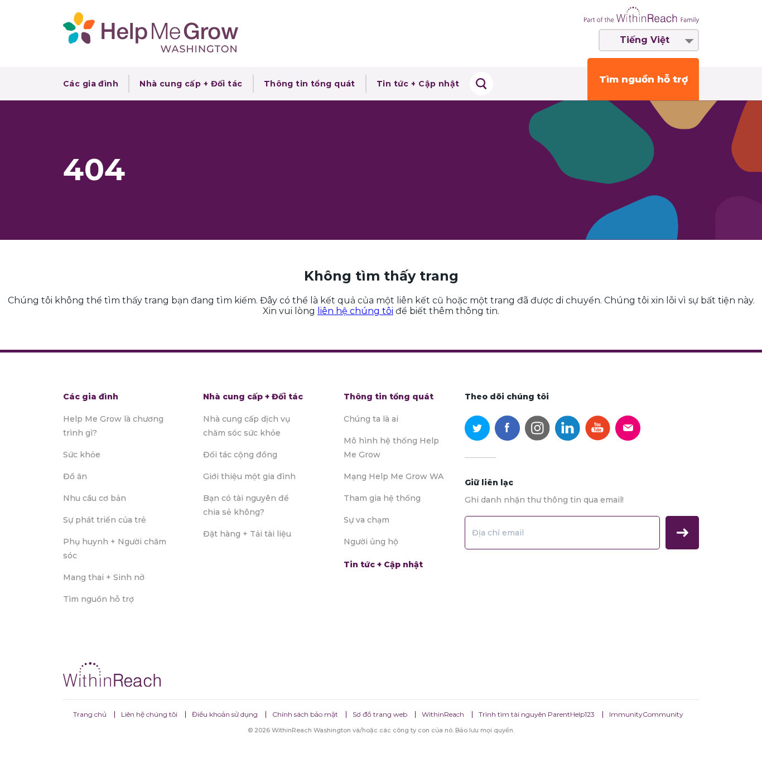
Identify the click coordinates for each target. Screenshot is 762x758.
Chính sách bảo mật (305, 714)
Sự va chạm (366, 520)
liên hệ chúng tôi (355, 311)
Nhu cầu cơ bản (94, 498)
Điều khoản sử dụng (225, 714)
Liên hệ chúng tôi (149, 714)
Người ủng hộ (371, 542)
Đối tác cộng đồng (240, 455)
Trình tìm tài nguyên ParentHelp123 (537, 714)
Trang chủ (90, 714)
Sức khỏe (81, 455)
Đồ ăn (75, 476)
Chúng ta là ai (371, 419)
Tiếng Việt (644, 40)
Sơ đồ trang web (380, 714)
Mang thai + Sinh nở (103, 577)
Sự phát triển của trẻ (104, 520)
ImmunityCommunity (646, 714)
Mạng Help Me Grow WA (393, 476)
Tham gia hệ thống (382, 498)
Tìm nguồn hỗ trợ (643, 79)
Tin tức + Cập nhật (418, 84)
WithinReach (443, 714)
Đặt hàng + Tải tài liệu (247, 534)
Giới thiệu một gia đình (249, 476)
